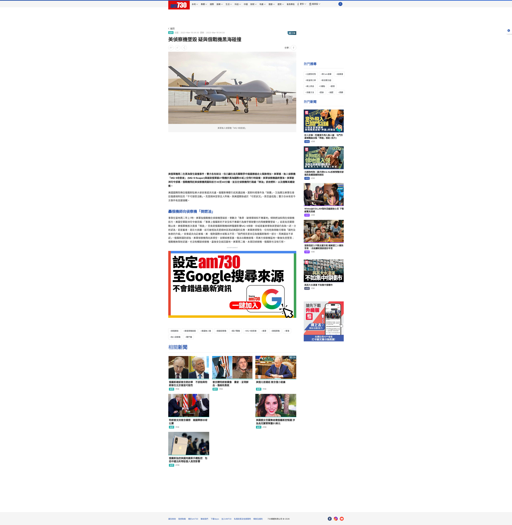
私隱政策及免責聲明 (242, 519)
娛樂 (307, 215)
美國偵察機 (221, 331)
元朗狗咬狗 (311, 74)
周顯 (341, 92)
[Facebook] (330, 519)
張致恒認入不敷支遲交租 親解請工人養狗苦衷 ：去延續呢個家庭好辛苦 (323, 247)
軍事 (287, 331)
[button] (303, 4)
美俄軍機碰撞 (190, 331)
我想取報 (182, 519)
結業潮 (340, 74)
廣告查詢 (172, 519)
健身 (322, 92)
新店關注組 (326, 80)
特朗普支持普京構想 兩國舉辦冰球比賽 (188, 422)
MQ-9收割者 (251, 331)
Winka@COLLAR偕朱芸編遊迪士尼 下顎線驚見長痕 (324, 210)
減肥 (331, 92)
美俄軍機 (276, 331)
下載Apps (215, 519)
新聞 (307, 288)
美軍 (264, 331)
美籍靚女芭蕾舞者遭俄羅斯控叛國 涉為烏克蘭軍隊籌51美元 (275, 422)
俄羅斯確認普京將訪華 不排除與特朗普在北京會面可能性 (188, 384)
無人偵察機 (175, 337)
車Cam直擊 (326, 74)
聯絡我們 (204, 519)
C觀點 (322, 86)
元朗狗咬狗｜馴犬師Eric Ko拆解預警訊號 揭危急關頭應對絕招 (324, 173)
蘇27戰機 (236, 331)
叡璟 (333, 86)
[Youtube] (342, 519)
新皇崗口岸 (311, 80)
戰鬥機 (189, 337)
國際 (171, 32)
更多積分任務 (270, 508)
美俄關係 (175, 331)
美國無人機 (206, 331)
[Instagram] (336, 519)
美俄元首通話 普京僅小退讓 (270, 382)
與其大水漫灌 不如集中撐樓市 (318, 285)
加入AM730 (226, 519)
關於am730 (193, 519)
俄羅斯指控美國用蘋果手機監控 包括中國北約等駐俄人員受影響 (188, 460)
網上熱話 (310, 86)
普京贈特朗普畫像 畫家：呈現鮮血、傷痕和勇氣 (231, 384)
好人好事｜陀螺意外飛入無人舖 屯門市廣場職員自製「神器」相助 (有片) (323, 136)
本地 (307, 141)
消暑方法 (310, 92)
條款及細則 (258, 519)
